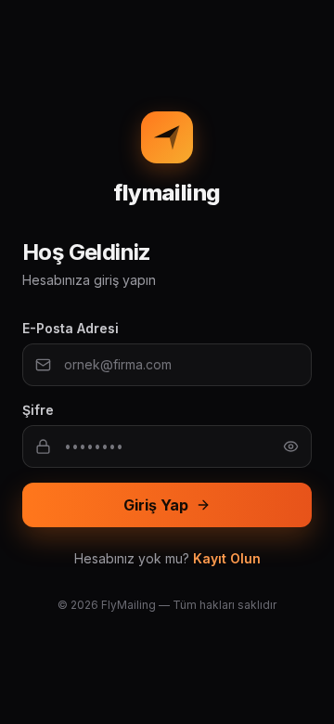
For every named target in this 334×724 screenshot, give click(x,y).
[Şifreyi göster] (291, 447)
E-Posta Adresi (70, 328)
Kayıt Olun (227, 558)
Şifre (38, 410)
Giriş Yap (155, 505)
